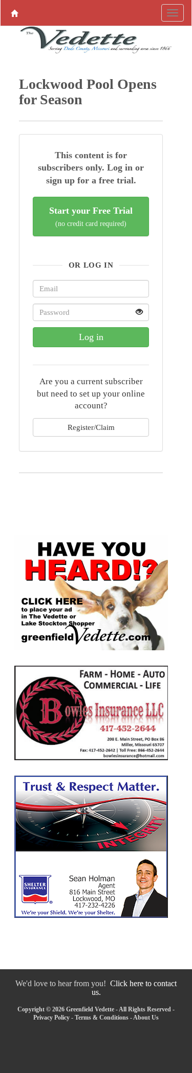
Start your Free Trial (91, 216)
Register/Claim (91, 427)
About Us (146, 1017)
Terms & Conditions (102, 1017)
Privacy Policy (51, 1017)
